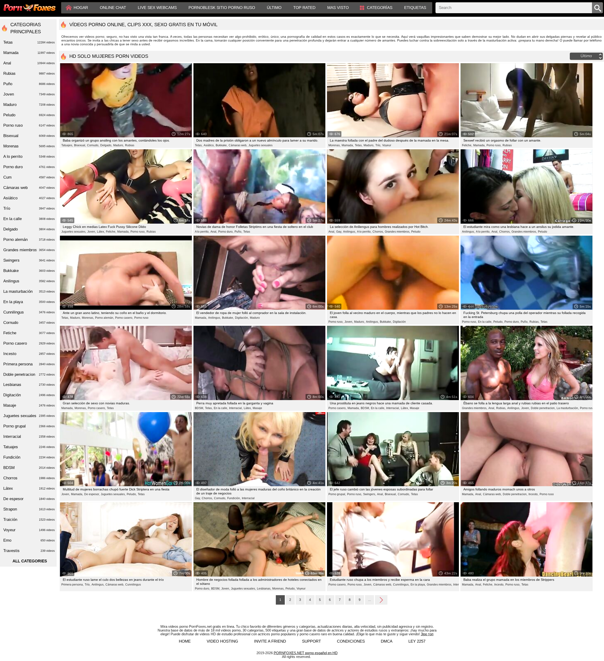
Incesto (29, 353)
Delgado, (106, 145)
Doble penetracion (29, 374)
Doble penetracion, (543, 408)
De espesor (29, 499)
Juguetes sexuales (260, 145)
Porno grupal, (337, 494)
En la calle (29, 219)
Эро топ (427, 634)
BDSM (29, 467)
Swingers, (369, 494)
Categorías (379, 7)
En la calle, (485, 321)
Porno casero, (124, 317)
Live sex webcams (157, 7)
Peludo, (498, 321)
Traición (29, 519)
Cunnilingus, (401, 584)
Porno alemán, (104, 317)
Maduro (255, 317)
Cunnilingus (133, 584)
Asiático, (209, 145)
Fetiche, (467, 145)
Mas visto (338, 7)
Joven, (91, 231)
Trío (29, 208)
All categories (30, 561)
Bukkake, (221, 145)
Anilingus (29, 281)
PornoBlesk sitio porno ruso (222, 7)
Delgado (29, 229)
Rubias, (534, 321)
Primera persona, (72, 584)
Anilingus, (349, 231)
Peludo (415, 231)
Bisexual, (80, 145)
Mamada (29, 52)
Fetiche (29, 333)
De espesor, (92, 494)
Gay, (339, 231)
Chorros (29, 478)
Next (381, 600)
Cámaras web (29, 187)
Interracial (248, 498)
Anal (29, 63)
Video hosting (222, 641)
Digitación (399, 321)
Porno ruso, (494, 145)
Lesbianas (29, 384)
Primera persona (29, 364)
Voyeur (386, 145)
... (369, 600)
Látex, (101, 231)
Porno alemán (29, 239)
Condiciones (351, 641)
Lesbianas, (264, 588)
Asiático (29, 198)
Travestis (29, 550)
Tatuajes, (67, 145)
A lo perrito (29, 156)
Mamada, (348, 145)
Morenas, (334, 145)
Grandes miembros (29, 250)
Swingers (29, 260)
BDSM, (199, 408)
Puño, (238, 231)
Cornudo (29, 322)
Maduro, (118, 145)
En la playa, (418, 584)
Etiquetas (415, 7)
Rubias (129, 145)
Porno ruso (141, 317)
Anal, (213, 231)
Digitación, (242, 317)
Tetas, (198, 145)
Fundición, (234, 498)
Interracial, (236, 408)
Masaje (257, 408)
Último (274, 7)
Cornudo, (93, 145)
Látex (29, 488)
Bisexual (29, 136)
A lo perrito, (202, 231)
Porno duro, (225, 231)
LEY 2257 (416, 641)
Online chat (113, 7)
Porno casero (29, 343)
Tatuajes (29, 447)
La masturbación (29, 291)
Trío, (378, 145)
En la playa (29, 302)
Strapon (29, 509)
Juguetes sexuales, (73, 231)
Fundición (29, 457)
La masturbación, (568, 408)
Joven (29, 94)
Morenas (29, 146)
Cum (29, 177)
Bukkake (29, 270)
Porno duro (29, 167)
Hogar (81, 7)
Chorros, (378, 231)
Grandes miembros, (397, 231)
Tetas (246, 231)
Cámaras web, (238, 145)
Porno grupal (29, 426)
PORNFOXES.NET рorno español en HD (306, 653)
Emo (29, 540)
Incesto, (533, 494)
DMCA (386, 641)
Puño (29, 84)
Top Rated (304, 7)
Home (185, 641)
